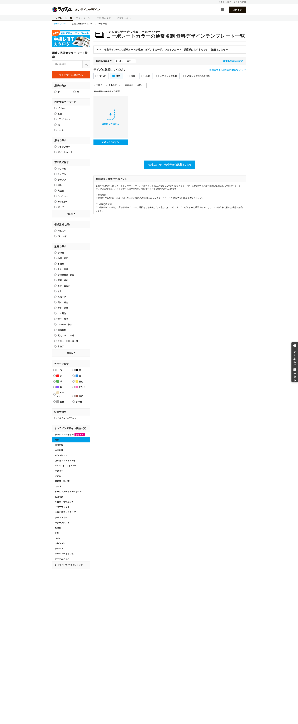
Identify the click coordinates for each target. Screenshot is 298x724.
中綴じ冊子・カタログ (65, 512)
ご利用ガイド (104, 18)
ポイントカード (65, 152)
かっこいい (63, 196)
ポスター (59, 471)
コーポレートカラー (124, 61)
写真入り (62, 231)
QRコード (62, 236)
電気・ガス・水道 (66, 335)
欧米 (133, 76)
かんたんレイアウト (67, 418)
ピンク (82, 387)
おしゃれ (62, 168)
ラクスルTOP (224, 2)
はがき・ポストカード (65, 460)
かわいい (62, 179)
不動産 (61, 264)
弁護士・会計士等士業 (68, 341)
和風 (60, 185)
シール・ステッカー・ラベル (68, 491)
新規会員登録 (240, 2)
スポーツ (62, 297)
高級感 (61, 190)
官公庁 (61, 346)
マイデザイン (83, 18)
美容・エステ (64, 286)
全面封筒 (59, 450)
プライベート (64, 119)
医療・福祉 (63, 280)
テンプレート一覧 (62, 18)
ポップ (61, 207)
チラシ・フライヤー (69, 434)
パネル (58, 476)
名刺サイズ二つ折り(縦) (198, 76)
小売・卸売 (63, 258)
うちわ (58, 538)
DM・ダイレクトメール (66, 466)
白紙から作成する (110, 142)
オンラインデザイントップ (70, 565)
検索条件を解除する (233, 61)
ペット (61, 130)
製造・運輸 (63, 308)
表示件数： (130, 85)
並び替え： (99, 85)
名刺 (57, 440)
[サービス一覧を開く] (222, 9)
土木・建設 (63, 269)
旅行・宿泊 (63, 319)
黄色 (81, 381)
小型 (148, 76)
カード (58, 486)
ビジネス (62, 108)
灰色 (62, 402)
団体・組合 (63, 302)
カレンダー (60, 543)
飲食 (60, 291)
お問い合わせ (124, 18)
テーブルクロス (62, 559)
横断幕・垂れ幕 (62, 481)
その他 (61, 253)
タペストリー (61, 517)
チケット (59, 548)
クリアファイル (62, 507)
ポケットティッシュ (64, 553)
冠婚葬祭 (62, 330)
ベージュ (60, 394)
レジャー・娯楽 (65, 324)
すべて (103, 76)
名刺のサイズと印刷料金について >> (227, 69)
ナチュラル (63, 202)
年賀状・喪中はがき (64, 502)
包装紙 (58, 528)
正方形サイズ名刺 (168, 76)
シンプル (62, 174)
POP (57, 533)
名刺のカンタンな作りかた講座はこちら (169, 164)
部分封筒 (59, 445)
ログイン (237, 9)
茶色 (81, 396)
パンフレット (61, 455)
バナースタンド (62, 522)
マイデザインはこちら (71, 74)
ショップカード (65, 147)
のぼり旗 (59, 497)
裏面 (60, 114)
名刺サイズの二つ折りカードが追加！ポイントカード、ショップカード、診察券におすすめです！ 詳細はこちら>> (162, 49)
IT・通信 (62, 313)
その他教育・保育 (66, 275)
